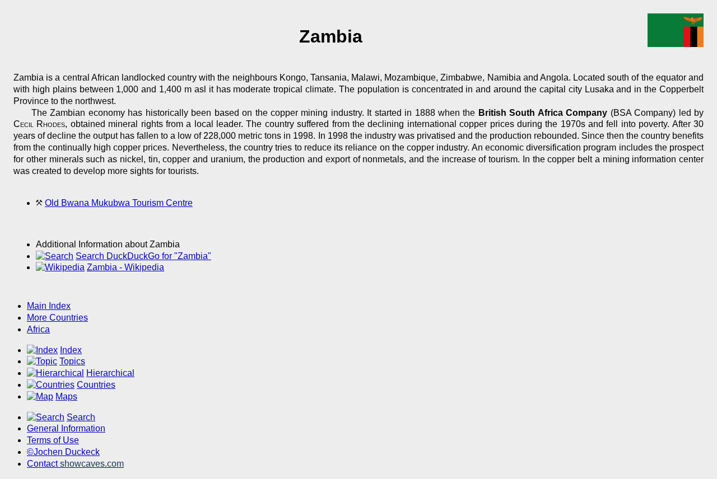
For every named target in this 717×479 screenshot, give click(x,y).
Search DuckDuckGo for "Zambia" (143, 256)
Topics (72, 361)
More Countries (57, 317)
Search (81, 417)
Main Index (49, 306)
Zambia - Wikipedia (125, 267)
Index (71, 350)
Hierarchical (110, 373)
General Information (66, 428)
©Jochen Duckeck (63, 452)
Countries (96, 384)
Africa (38, 329)
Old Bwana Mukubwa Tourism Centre (119, 203)
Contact (75, 463)
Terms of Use (53, 440)
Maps (66, 396)
